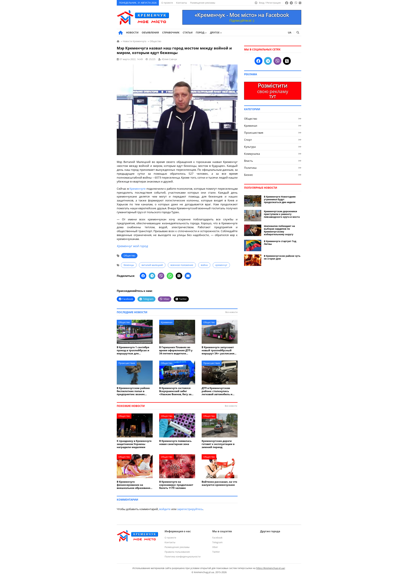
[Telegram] (152, 276)
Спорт (272, 140)
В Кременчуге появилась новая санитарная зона (175, 442)
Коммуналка (272, 154)
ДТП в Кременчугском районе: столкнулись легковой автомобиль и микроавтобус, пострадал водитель (218, 391)
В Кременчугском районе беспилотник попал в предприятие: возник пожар (133, 391)
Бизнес (272, 175)
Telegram (217, 542)
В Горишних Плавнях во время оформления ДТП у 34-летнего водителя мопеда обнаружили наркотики (176, 350)
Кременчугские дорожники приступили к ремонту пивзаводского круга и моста (282, 214)
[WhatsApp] (170, 276)
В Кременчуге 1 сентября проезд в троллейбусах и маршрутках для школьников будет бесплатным (133, 350)
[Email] (188, 276)
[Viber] (161, 276)
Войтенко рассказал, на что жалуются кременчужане (219, 483)
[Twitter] (179, 276)
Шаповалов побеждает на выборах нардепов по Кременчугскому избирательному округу (279, 230)
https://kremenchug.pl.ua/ (270, 568)
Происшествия (126, 363)
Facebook (217, 537)
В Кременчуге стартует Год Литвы (280, 242)
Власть (272, 161)
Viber (215, 547)
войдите (165, 509)
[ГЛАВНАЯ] (120, 33)
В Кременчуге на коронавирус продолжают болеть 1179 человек (176, 485)
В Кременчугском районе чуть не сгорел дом (282, 257)
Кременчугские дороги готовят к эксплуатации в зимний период (218, 444)
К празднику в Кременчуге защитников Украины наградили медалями (134, 444)
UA (289, 32)
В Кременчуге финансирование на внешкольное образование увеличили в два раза (134, 485)
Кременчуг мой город (132, 246)
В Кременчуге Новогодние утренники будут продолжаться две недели (280, 199)
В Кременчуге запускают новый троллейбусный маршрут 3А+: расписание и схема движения (219, 350)
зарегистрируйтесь (190, 509)
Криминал (166, 322)
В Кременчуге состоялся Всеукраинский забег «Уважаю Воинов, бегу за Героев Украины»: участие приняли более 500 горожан (176, 391)
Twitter (216, 551)
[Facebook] (143, 276)
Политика (272, 168)
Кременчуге (137, 188)
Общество (129, 255)
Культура (272, 147)
